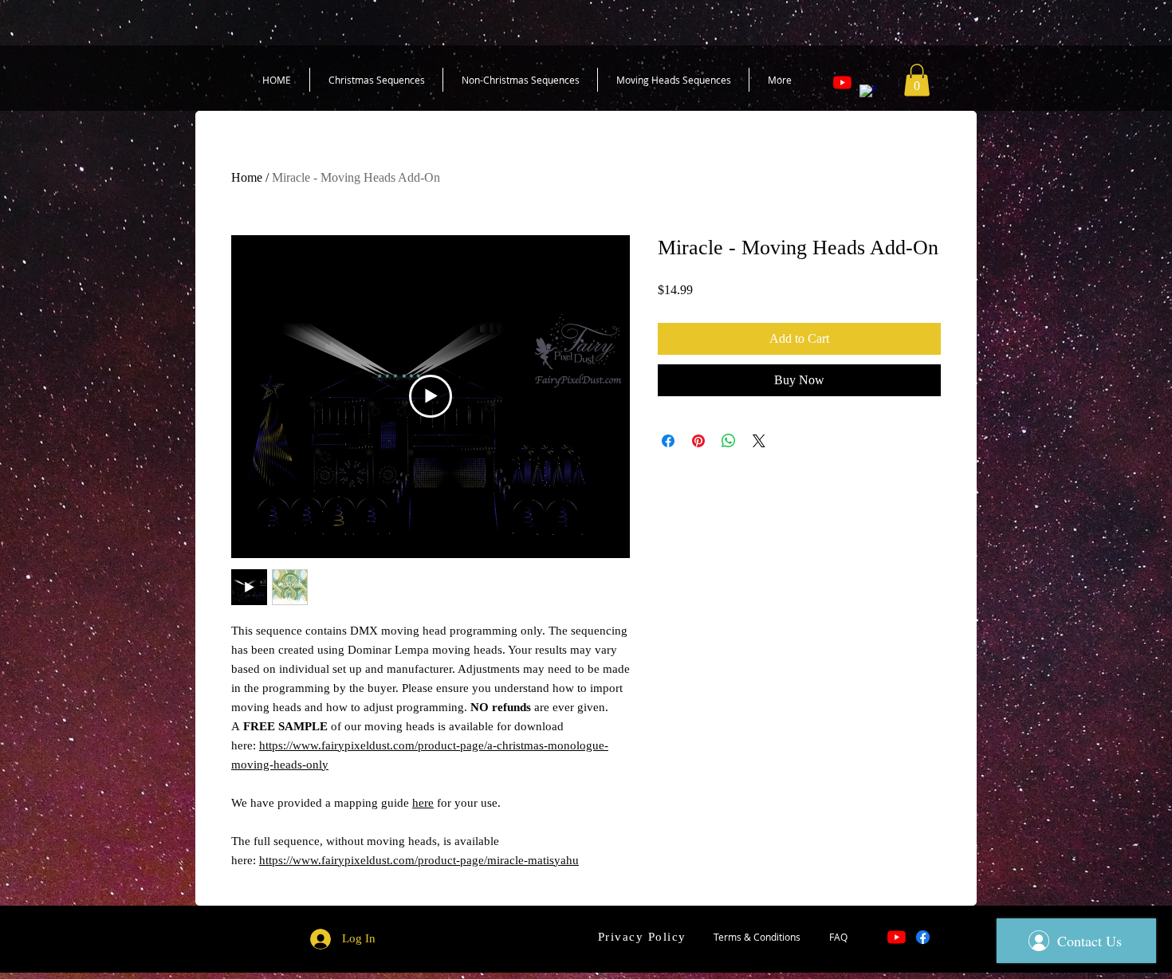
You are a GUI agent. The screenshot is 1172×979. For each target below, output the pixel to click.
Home (246, 177)
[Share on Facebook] (668, 440)
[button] (916, 80)
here (423, 802)
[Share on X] (759, 440)
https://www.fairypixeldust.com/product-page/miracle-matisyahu (419, 860)
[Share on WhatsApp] (728, 440)
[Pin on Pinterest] (698, 440)
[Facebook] (868, 94)
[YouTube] (842, 82)
